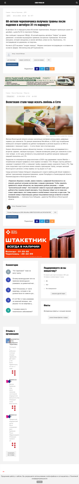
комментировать (12, 64)
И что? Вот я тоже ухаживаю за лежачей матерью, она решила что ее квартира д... (23, 301)
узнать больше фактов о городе (58, 317)
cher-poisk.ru (39, 3)
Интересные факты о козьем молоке (57, 311)
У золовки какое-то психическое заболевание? (23, 310)
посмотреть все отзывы (11, 454)
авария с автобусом (24, 60)
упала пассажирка (39, 60)
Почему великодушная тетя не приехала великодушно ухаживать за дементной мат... (24, 281)
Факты (47, 305)
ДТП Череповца (11, 60)
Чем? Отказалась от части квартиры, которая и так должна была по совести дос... (24, 291)
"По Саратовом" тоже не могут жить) (22, 272)
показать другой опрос (58, 293)
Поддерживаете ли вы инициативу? (55, 269)
